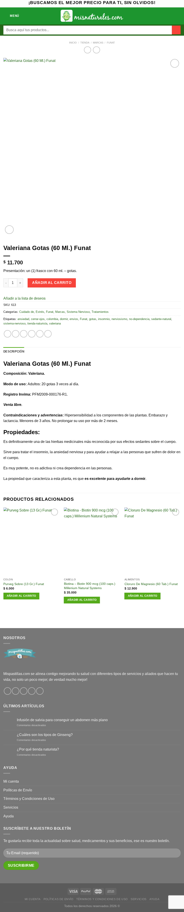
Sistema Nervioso (78, 311)
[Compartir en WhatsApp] (7, 333)
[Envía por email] (31, 333)
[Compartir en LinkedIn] (48, 333)
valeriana (55, 323)
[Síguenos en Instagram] (15, 691)
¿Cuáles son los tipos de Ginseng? (45, 735)
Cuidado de (26, 311)
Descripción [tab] (13, 351)
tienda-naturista (37, 323)
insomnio (104, 319)
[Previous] (3, 559)
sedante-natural (161, 319)
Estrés (40, 311)
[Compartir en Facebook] (15, 333)
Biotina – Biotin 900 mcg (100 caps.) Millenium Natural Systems (89, 586)
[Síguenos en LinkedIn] (40, 691)
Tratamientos (100, 311)
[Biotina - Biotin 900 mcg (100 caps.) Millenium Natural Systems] (92, 541)
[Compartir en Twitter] (23, 333)
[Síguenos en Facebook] (7, 691)
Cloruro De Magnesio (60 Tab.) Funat (151, 584)
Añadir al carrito (51, 283)
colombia (52, 319)
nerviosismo (119, 319)
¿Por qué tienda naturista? (38, 749)
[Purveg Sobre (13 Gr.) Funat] (31, 541)
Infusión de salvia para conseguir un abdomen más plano (62, 720)
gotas (92, 319)
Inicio (73, 42)
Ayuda (8, 816)
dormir (64, 319)
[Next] (180, 559)
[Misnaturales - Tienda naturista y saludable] (92, 15)
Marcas (98, 42)
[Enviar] (176, 30)
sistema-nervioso (14, 323)
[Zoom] (9, 229)
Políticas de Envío (17, 790)
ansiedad (23, 319)
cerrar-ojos (38, 319)
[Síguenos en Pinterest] (31, 691)
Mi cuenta (11, 781)
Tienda (84, 42)
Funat (111, 42)
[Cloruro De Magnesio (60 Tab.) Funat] (153, 541)
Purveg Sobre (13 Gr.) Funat (23, 584)
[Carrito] (178, 16)
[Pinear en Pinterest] (40, 333)
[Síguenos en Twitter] (23, 691)
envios (74, 319)
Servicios (10, 807)
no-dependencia (139, 319)
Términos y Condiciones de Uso (29, 799)
